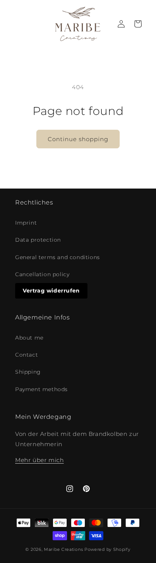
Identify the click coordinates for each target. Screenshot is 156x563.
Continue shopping (78, 139)
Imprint (26, 222)
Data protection (38, 239)
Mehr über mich (39, 460)
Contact (26, 354)
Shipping (28, 371)
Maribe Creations (63, 549)
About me (29, 337)
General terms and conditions (57, 257)
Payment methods (41, 389)
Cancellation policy (42, 274)
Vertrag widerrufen (51, 290)
